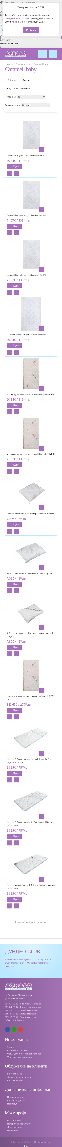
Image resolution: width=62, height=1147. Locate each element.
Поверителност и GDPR (17, 18)
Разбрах (31, 30)
